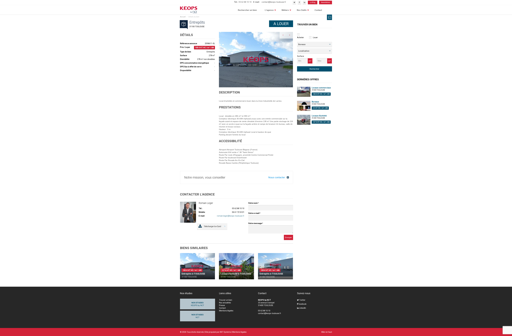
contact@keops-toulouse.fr (274, 2)
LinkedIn (302, 308)
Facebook (302, 304)
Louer (315, 37)
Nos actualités (225, 303)
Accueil (183, 17)
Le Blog (312, 2)
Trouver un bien (225, 300)
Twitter (302, 300)
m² (310, 61)
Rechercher (314, 69)
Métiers (285, 10)
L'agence (269, 10)
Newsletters (325, 2)
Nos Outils (302, 10)
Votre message (255, 223)
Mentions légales (226, 311)
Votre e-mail (254, 213)
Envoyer (288, 237)
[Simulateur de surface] (329, 17)
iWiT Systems (225, 332)
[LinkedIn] (304, 2)
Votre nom (253, 203)
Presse (222, 305)
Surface (300, 56)
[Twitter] (294, 2)
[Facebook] (299, 2)
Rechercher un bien (247, 10)
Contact (318, 10)
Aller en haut (326, 332)
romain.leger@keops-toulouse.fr (230, 216)
